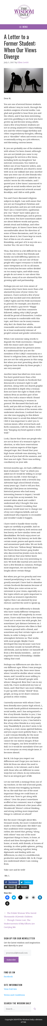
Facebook (8, 976)
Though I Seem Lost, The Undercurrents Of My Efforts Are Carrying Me (19, 923)
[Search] (35, 1009)
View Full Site (10, 989)
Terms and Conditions (14, 995)
